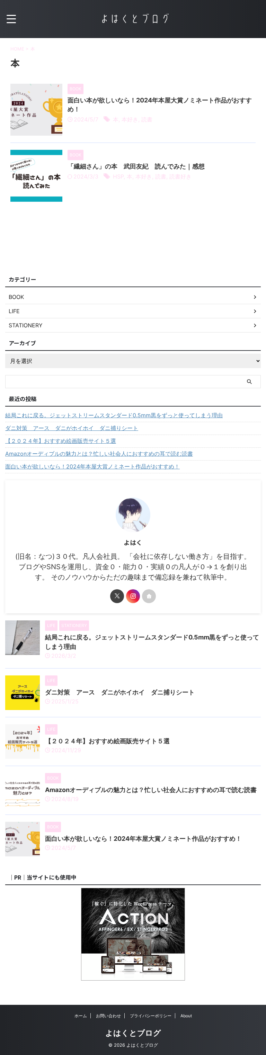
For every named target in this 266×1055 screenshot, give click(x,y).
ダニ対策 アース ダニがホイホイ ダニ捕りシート (71, 428)
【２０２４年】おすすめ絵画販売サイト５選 (60, 440)
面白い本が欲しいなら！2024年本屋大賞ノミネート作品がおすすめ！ (92, 466)
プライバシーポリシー (150, 1015)
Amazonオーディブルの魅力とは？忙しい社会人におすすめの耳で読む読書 (99, 453)
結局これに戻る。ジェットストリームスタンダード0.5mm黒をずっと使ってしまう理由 (114, 415)
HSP (118, 176)
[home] (149, 596)
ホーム (80, 1015)
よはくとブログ (133, 1032)
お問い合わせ (108, 1015)
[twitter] (117, 596)
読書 (146, 119)
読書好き (180, 176)
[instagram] (133, 596)
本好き (130, 119)
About (186, 1015)
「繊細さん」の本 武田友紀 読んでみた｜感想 (136, 166)
